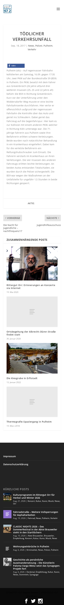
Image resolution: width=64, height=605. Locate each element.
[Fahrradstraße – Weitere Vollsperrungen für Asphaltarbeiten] (7, 514)
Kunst (44, 501)
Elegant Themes (30, 592)
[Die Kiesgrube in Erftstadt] (32, 358)
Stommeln (24, 574)
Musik (51, 501)
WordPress (32, 596)
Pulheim (48, 45)
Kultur (38, 501)
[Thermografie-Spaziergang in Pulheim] (32, 402)
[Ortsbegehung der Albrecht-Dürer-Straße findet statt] (32, 311)
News (31, 45)
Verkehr (32, 49)
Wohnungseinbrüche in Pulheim (31, 546)
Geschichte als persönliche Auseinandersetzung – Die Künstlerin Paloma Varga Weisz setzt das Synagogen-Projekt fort (36, 564)
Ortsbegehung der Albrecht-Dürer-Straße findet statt (31, 333)
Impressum (9, 456)
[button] (16, 66)
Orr (14, 503)
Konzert (31, 501)
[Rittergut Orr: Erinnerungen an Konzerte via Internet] (32, 263)
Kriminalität (32, 549)
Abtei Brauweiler (35, 535)
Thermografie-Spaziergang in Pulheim (29, 421)
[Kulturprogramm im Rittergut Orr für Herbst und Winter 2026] (7, 497)
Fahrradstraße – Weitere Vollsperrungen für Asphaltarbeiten (35, 513)
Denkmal (31, 572)
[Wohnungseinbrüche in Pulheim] (7, 549)
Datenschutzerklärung (15, 464)
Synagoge (34, 574)
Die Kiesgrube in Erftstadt (22, 378)
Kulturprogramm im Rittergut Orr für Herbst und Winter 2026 (34, 496)
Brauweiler (49, 535)
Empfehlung (18, 538)
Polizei (38, 45)
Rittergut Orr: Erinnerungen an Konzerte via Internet (31, 287)
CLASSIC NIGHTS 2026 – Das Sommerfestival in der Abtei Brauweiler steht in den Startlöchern (35, 529)
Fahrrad (31, 518)
